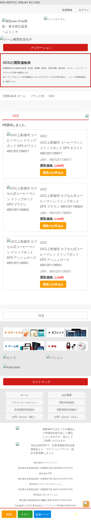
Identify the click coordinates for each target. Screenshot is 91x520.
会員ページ (42, 514)
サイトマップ (42, 382)
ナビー (25, 514)
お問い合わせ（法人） (66, 416)
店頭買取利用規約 (24, 409)
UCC (43, 136)
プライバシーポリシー (24, 402)
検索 (9, 514)
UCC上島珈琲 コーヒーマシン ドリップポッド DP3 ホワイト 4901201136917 (61, 147)
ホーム (24, 395)
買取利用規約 (66, 402)
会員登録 (67, 9)
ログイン (84, 9)
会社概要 (67, 395)
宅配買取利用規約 (67, 409)
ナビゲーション (43, 47)
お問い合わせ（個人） (24, 416)
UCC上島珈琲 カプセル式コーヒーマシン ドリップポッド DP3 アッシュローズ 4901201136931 (61, 256)
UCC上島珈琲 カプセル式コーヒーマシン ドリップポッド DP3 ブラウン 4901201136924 (61, 200)
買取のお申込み (53, 172)
